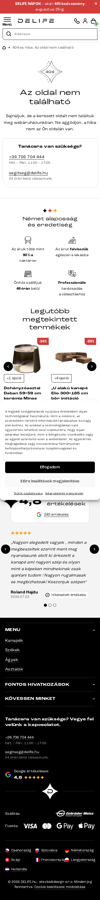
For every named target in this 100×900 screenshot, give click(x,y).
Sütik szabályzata (28, 493)
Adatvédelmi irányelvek (64, 493)
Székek (12, 649)
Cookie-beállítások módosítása (60, 887)
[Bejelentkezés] (85, 21)
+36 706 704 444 (26, 156)
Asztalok (14, 669)
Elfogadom (50, 467)
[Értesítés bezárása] (95, 3)
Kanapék (14, 640)
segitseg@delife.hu (28, 172)
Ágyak (11, 659)
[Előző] (8, 366)
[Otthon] (36, 21)
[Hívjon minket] (77, 21)
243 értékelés (56, 514)
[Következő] (91, 366)
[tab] (45, 605)
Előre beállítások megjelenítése (50, 481)
